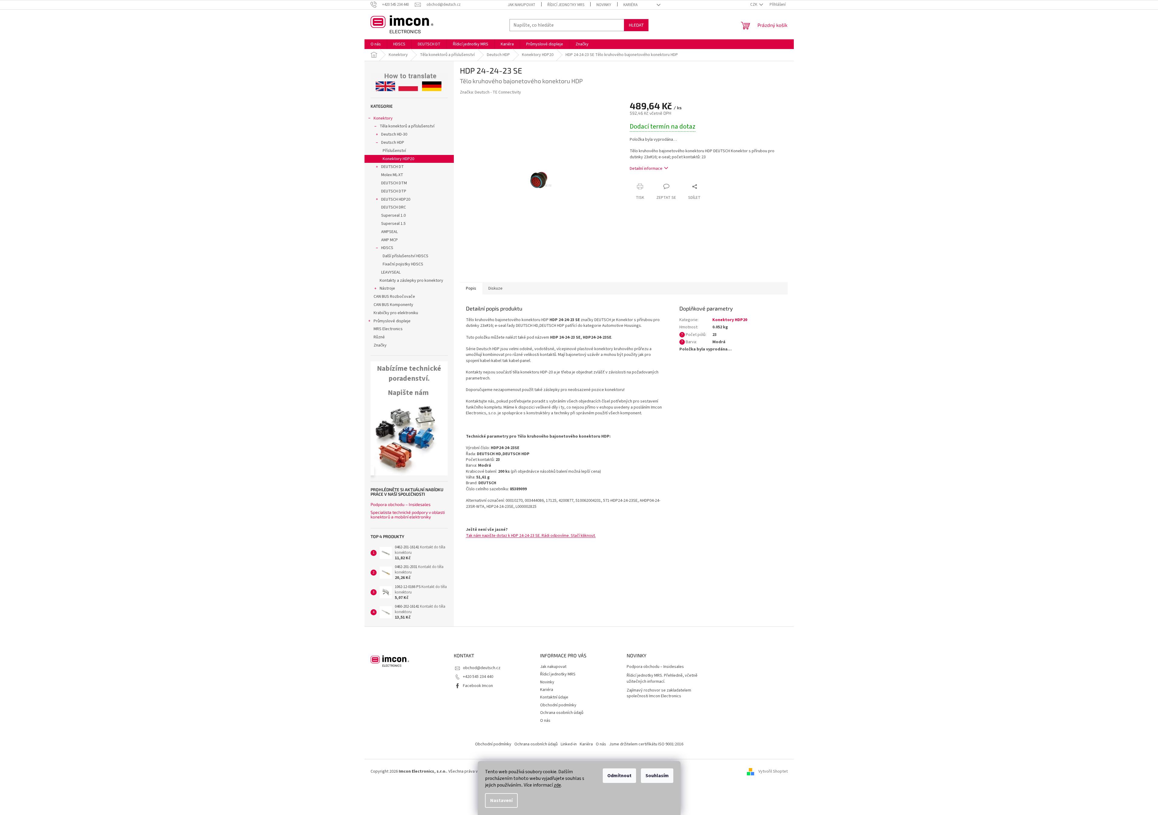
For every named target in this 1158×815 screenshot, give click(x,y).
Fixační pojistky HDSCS (403, 264)
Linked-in (569, 744)
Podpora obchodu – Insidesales (401, 504)
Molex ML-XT (392, 175)
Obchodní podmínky (558, 705)
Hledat (636, 25)
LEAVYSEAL (391, 272)
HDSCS (387, 248)
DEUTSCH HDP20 (395, 199)
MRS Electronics (388, 329)
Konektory (383, 118)
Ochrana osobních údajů (561, 713)
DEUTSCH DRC (393, 207)
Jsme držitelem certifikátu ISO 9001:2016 (646, 744)
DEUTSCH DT (392, 167)
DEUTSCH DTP (393, 191)
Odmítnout (619, 775)
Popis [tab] (471, 288)
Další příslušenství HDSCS (405, 256)
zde (557, 785)
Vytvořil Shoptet (773, 771)
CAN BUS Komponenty (393, 305)
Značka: (490, 92)
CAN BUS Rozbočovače (394, 297)
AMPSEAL (389, 232)
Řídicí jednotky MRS (565, 5)
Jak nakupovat (521, 5)
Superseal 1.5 (393, 224)
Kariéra (630, 5)
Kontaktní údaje (554, 697)
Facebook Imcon (478, 686)
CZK (754, 4)
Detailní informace (646, 169)
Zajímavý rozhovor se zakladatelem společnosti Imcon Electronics (659, 693)
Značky (380, 345)
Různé (379, 337)
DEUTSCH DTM (394, 183)
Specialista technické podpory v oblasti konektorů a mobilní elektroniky (408, 514)
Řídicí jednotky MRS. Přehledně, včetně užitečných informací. (662, 678)
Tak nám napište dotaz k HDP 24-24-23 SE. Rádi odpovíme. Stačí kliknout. (531, 536)
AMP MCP (389, 240)
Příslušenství (394, 151)
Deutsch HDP (392, 143)
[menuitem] (376, 44)
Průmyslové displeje (392, 321)
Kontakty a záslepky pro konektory (411, 281)
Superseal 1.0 (393, 215)
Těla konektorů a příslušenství (407, 126)
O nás (545, 721)
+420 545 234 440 (478, 677)
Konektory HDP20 (398, 159)
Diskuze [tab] (495, 288)
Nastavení (501, 800)
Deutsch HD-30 (394, 134)
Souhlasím (657, 775)
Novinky (603, 5)
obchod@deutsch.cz (481, 668)
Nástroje (387, 288)
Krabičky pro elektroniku (396, 313)
